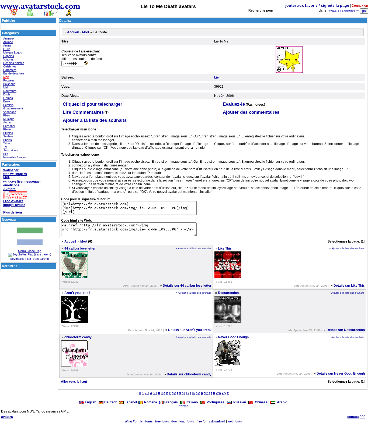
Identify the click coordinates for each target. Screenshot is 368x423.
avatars (7, 417)
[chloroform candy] (74, 366)
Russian (239, 402)
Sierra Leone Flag (29, 251)
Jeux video (10, 150)
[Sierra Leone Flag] (30, 248)
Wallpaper (11, 170)
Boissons (9, 84)
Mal (5, 87)
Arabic (281, 402)
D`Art (6, 49)
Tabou (7, 143)
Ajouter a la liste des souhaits (95, 120)
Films (6, 115)
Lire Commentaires (83, 112)
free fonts (162, 421)
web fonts (235, 421)
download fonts (182, 421)
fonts (149, 421)
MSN (7, 178)
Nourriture (9, 91)
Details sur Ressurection (346, 330)
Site (5, 153)
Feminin (8, 104)
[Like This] (227, 277)
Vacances (9, 111)
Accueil (73, 32)
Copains (8, 56)
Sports (7, 139)
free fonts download (210, 421)
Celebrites (9, 66)
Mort (6, 77)
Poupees (9, 80)
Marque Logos (12, 52)
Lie (216, 77)
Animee (8, 42)
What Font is (134, 421)
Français (171, 402)
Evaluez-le (234, 104)
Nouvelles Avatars (15, 157)
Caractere (9, 70)
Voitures (8, 59)
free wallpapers (15, 174)
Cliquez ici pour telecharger (92, 104)
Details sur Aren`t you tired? (189, 330)
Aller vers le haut (74, 381)
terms (184, 406)
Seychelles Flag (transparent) (29, 258)
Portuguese (214, 402)
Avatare (9, 189)
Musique (8, 118)
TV (5, 146)
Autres (7, 122)
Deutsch (110, 402)
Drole (6, 94)
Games (8, 97)
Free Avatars (13, 201)
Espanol (130, 402)
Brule (6, 101)
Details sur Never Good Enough (341, 373)
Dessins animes (13, 63)
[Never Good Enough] (227, 365)
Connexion (360, 6)
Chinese (260, 402)
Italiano (191, 402)
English (90, 402)
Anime (7, 45)
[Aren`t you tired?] (74, 321)
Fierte (7, 129)
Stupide (8, 132)
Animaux (9, 38)
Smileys (8, 136)
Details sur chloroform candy (189, 374)
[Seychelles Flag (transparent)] (29, 254)
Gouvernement (13, 108)
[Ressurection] (227, 321)
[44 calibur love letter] (74, 277)
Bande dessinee (13, 73)
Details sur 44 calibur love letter (187, 285)
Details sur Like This (349, 285)
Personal (9, 125)
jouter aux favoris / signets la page (317, 5)
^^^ (362, 417)
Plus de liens (13, 212)
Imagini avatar (14, 205)
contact (353, 417)
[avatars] (40, 14)
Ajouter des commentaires (251, 112)
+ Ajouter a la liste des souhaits (193, 248)
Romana (150, 402)
